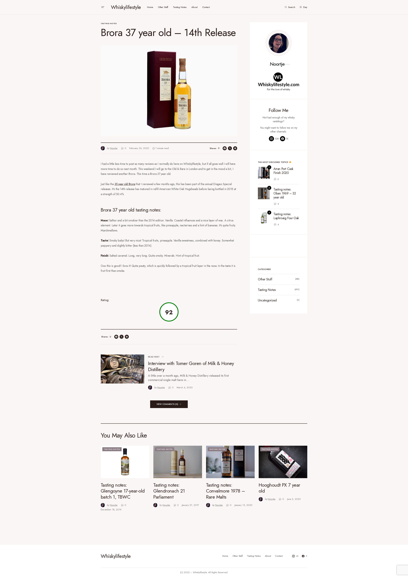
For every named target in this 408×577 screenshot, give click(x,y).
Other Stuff (265, 279)
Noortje (277, 64)
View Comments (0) (167, 404)
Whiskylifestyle (126, 7)
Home (225, 556)
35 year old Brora (125, 184)
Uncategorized (267, 300)
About (268, 556)
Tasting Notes (109, 23)
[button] (103, 7)
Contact (279, 556)
